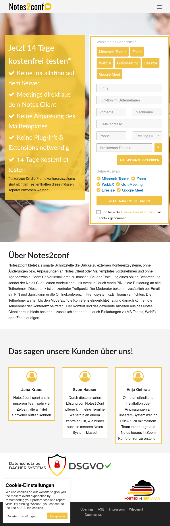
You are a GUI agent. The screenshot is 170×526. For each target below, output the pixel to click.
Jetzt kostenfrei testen (129, 201)
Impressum (117, 509)
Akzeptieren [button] (57, 516)
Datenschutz (93, 514)
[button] (159, 6)
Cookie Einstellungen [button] (22, 516)
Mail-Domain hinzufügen (139, 160)
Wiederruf (136, 509)
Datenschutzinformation (138, 212)
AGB (101, 509)
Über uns (86, 509)
